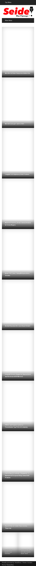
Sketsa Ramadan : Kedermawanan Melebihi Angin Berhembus (9, 551)
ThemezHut (10, 565)
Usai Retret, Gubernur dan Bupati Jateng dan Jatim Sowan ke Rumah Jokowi (26, 551)
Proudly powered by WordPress (11, 562)
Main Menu (8, 20)
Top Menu (8, 2)
